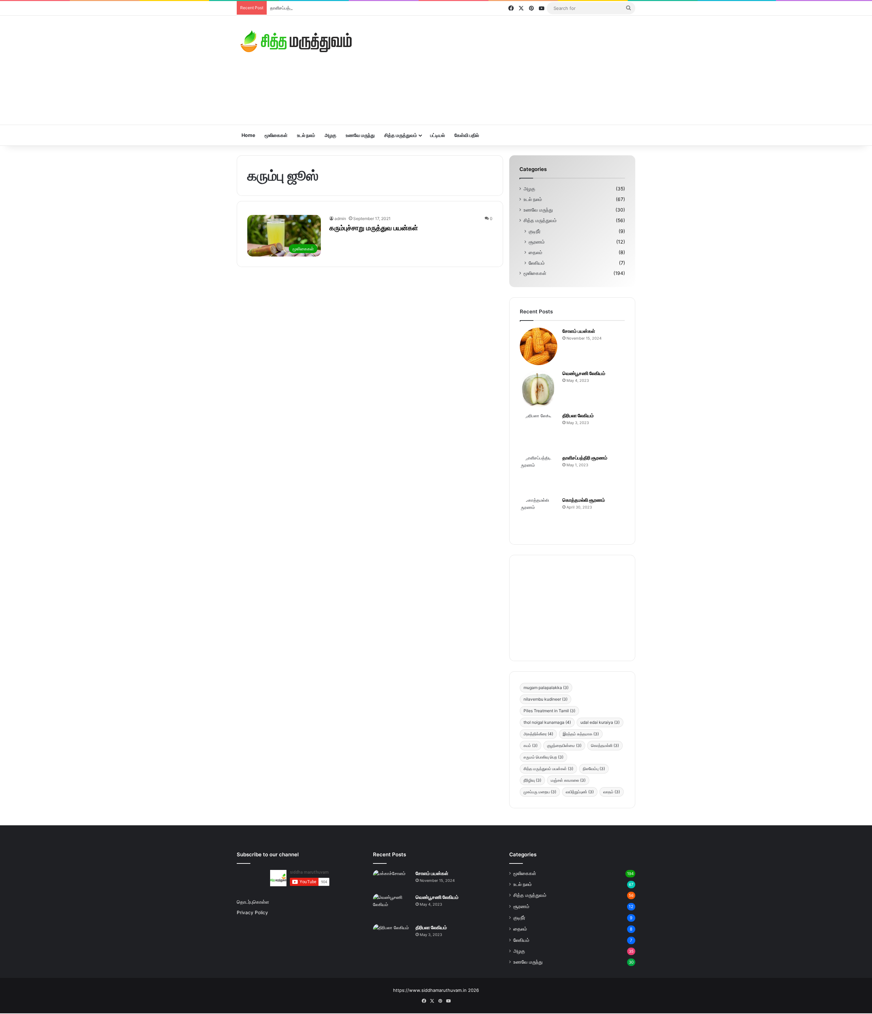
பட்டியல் (437, 135)
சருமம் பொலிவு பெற (543, 757)
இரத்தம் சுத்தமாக (581, 733)
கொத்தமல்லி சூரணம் (583, 500)
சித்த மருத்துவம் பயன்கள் (548, 768)
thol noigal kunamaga (547, 722)
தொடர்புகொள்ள (253, 902)
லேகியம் (537, 263)
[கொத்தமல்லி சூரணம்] (538, 515)
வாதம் (611, 791)
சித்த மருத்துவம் (400, 135)
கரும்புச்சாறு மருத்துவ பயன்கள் (373, 228)
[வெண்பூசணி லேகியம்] (538, 388)
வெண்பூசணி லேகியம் (583, 373)
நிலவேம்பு (594, 768)
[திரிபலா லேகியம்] (538, 431)
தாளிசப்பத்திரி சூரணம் (291, 8)
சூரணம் (537, 242)
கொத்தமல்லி (605, 745)
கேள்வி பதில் (466, 135)
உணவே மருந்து (360, 135)
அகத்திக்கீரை (538, 733)
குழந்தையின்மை (564, 745)
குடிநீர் (535, 231)
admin (340, 218)
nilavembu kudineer (545, 699)
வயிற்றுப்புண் (580, 791)
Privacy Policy (252, 912)
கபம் (531, 745)
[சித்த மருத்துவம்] (296, 41)
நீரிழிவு (532, 780)
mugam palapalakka (546, 687)
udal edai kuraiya (600, 722)
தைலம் (535, 252)
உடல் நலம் (306, 135)
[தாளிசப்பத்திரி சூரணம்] (538, 473)
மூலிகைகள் (276, 135)
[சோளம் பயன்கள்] (538, 346)
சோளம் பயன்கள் (578, 331)
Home (248, 135)
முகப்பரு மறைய (540, 791)
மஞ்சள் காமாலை (568, 780)
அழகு (330, 135)
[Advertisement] (504, 70)
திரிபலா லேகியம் (578, 415)
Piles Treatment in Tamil (549, 710)
